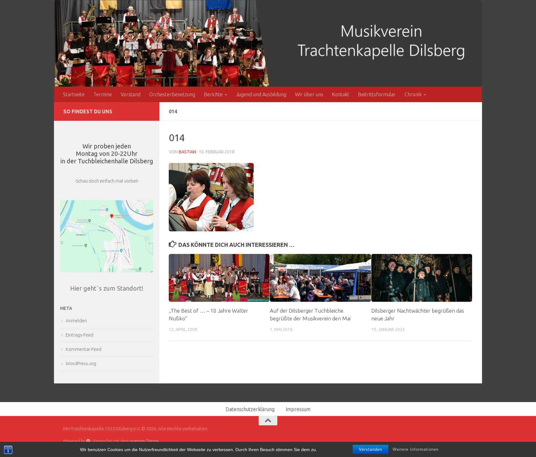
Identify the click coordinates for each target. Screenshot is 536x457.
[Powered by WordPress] (88, 441)
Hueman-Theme (144, 441)
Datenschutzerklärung (250, 409)
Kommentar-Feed (83, 349)
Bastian (187, 151)
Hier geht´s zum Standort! (106, 288)
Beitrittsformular (377, 94)
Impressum (298, 409)
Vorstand (131, 94)
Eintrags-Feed (79, 334)
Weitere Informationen (416, 449)
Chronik (413, 94)
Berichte (213, 94)
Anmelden (76, 320)
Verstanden (370, 449)
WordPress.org (81, 363)
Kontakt (340, 94)
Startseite (74, 94)
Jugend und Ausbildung (261, 94)
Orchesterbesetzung (172, 94)
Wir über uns (309, 94)
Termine (102, 94)
